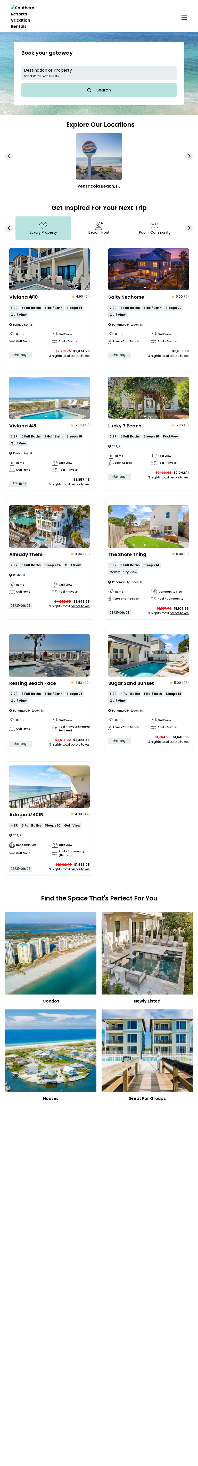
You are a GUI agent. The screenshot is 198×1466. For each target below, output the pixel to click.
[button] (98, 73)
